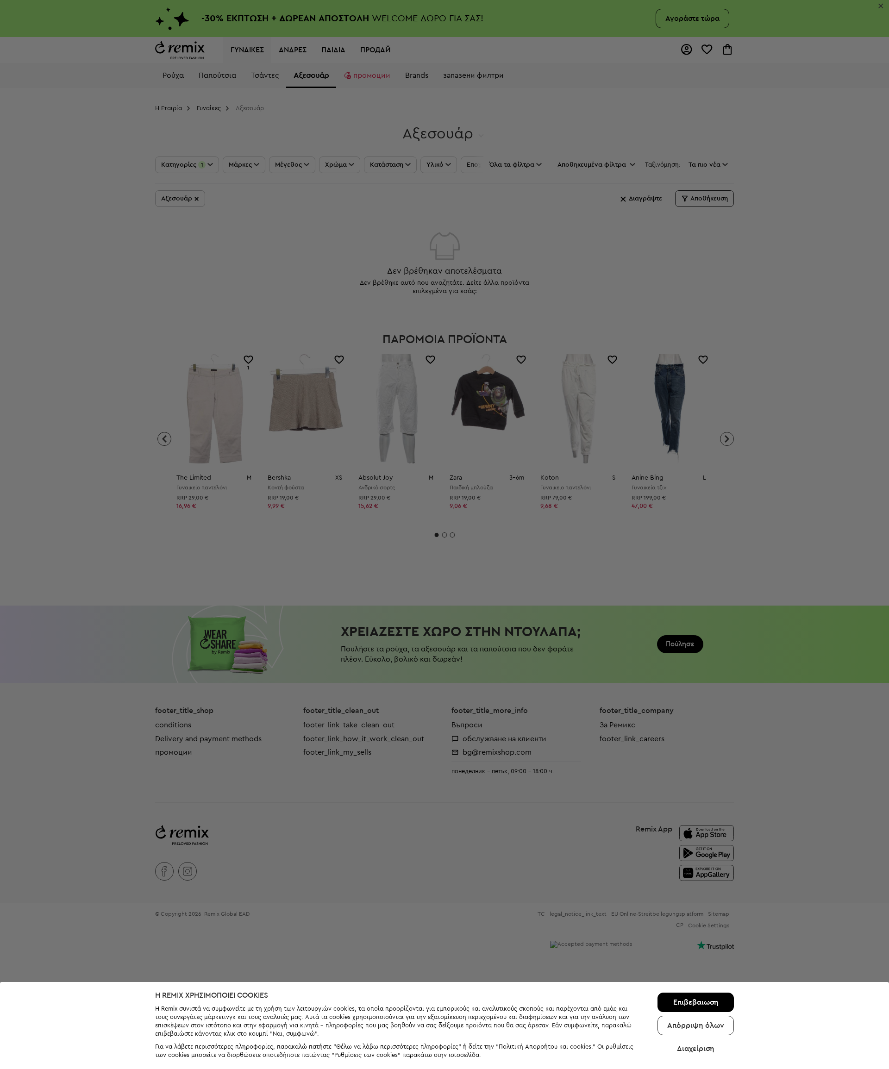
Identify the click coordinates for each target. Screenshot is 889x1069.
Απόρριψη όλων (695, 1025)
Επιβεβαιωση (696, 1002)
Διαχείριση (695, 1048)
